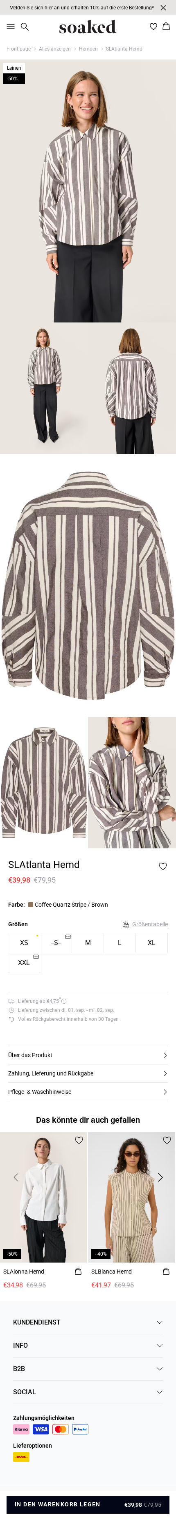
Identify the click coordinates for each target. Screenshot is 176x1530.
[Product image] (44, 388)
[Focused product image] (88, 191)
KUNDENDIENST (37, 1322)
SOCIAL (24, 1392)
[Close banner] (163, 8)
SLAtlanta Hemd (124, 49)
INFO (20, 1345)
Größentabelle (150, 924)
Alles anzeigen (55, 49)
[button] (88, 1055)
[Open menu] (9, 26)
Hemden (88, 49)
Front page (19, 49)
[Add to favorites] (163, 866)
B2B (19, 1369)
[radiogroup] (88, 953)
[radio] (24, 943)
